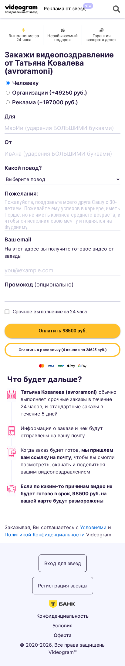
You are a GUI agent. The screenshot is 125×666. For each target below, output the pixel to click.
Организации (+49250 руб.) (49, 92)
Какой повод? (23, 168)
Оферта (63, 635)
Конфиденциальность (62, 616)
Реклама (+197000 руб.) (45, 102)
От (8, 142)
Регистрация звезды (62, 586)
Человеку (25, 83)
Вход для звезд (62, 563)
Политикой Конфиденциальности (45, 535)
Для (10, 116)
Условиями (93, 527)
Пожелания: (21, 193)
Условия (62, 625)
